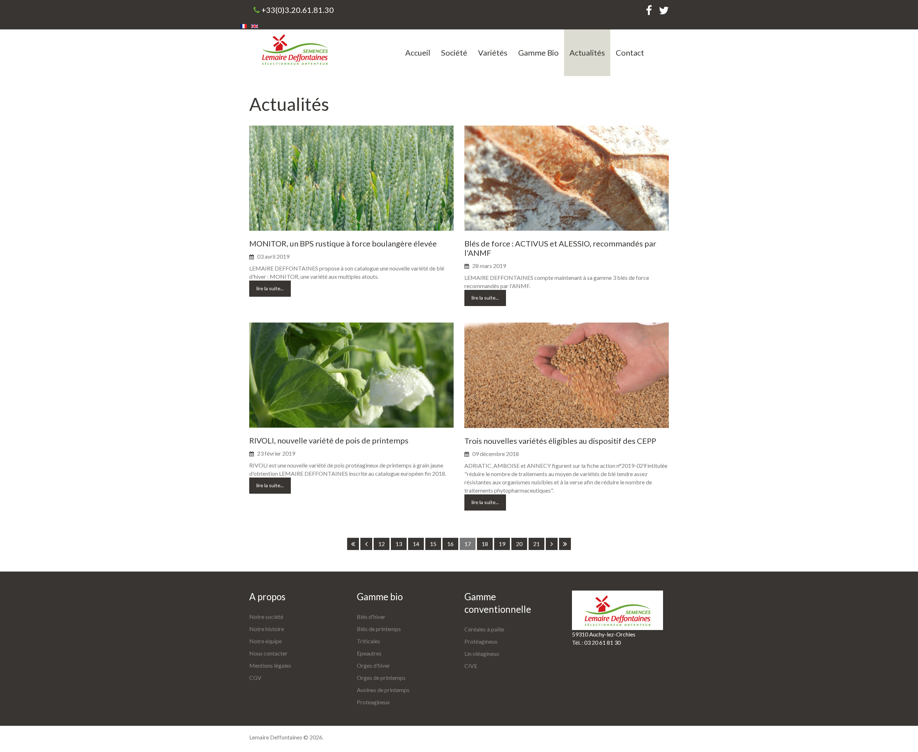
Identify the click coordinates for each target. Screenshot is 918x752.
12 (381, 543)
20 (519, 543)
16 (450, 543)
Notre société (266, 616)
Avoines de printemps (383, 689)
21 (536, 543)
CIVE (470, 665)
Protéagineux (480, 641)
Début (353, 544)
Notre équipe (265, 641)
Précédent (366, 544)
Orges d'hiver (373, 665)
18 (485, 543)
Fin (565, 544)
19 (502, 543)
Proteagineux (373, 702)
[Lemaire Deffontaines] (294, 49)
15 (433, 543)
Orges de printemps (381, 677)
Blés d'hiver (371, 616)
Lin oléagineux (481, 653)
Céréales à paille (484, 629)
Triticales (368, 641)
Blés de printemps (379, 628)
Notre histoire (266, 628)
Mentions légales (270, 665)
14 (416, 543)
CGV (255, 677)
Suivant (552, 544)
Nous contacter (268, 653)
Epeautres (369, 653)
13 (399, 543)
